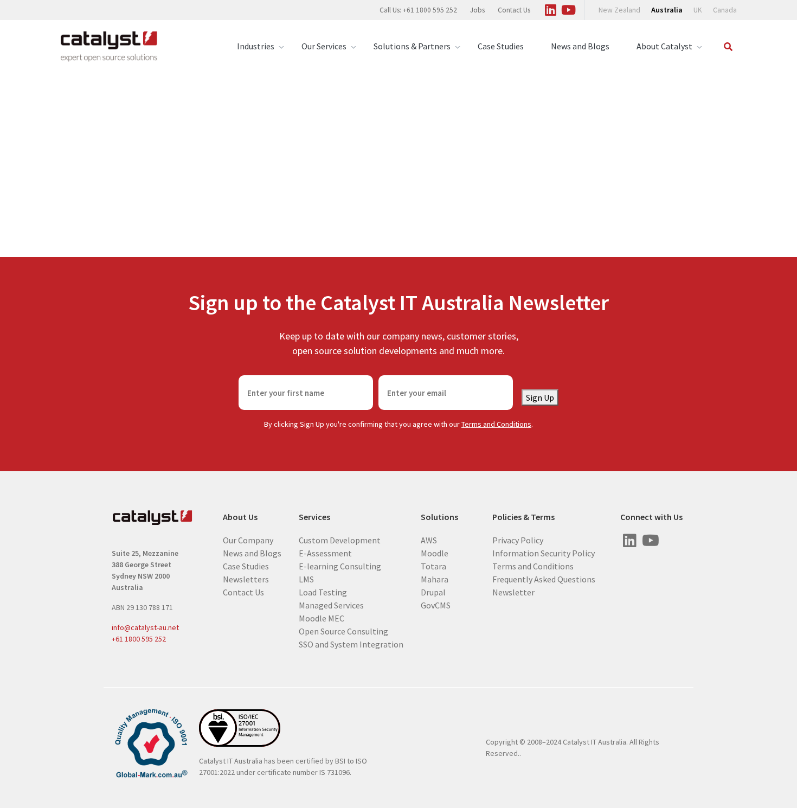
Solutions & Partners (412, 46)
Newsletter (513, 591)
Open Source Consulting (343, 630)
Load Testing (323, 591)
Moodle (434, 552)
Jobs (477, 10)
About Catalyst (664, 46)
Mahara (434, 578)
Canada (725, 10)
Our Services (323, 46)
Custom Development (340, 539)
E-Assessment (325, 552)
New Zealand (619, 10)
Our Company (248, 539)
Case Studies (501, 46)
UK (697, 10)
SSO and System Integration (351, 643)
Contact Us (514, 10)
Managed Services (331, 604)
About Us (240, 517)
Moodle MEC (321, 617)
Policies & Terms (523, 517)
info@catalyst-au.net (145, 627)
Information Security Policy (543, 552)
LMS (306, 578)
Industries (255, 46)
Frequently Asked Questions (543, 578)
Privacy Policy (517, 539)
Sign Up (540, 397)
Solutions (439, 517)
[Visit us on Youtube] (568, 8)
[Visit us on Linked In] (550, 8)
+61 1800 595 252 (139, 639)
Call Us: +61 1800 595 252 (418, 10)
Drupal (433, 591)
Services (314, 517)
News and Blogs (580, 46)
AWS (429, 539)
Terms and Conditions (496, 424)
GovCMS (436, 604)
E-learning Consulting (340, 565)
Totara (433, 565)
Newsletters (246, 578)
